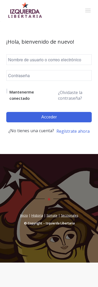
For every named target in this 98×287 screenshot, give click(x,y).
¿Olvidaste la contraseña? (70, 95)
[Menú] (88, 10)
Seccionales (69, 215)
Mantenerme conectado (21, 95)
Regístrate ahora (73, 131)
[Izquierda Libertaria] (40, 10)
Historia (37, 215)
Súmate (52, 215)
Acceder (49, 117)
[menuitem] (88, 10)
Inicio (24, 215)
